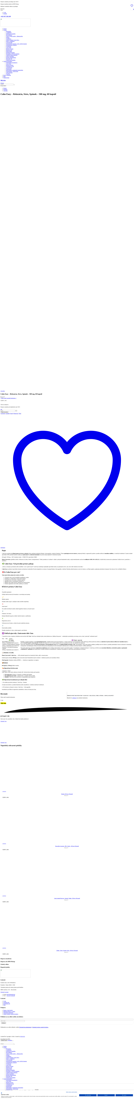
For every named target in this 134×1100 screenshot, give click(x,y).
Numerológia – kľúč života (12, 71)
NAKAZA (22, 1036)
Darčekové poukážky (11, 33)
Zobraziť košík (4, 1040)
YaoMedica (8, 38)
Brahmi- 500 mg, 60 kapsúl (67, 794)
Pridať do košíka (4, 412)
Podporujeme (6, 77)
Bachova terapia (9, 48)
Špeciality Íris (9, 58)
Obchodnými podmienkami (25, 1027)
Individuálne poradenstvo (11, 62)
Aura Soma (8, 47)
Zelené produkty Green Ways (12, 40)
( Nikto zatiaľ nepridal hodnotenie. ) (8, 398)
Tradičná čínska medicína (11, 55)
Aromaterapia (9, 67)
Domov (5, 28)
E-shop (4, 30)
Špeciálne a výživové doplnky (12, 53)
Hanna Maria (9, 51)
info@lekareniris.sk (10, 994)
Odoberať (4, 1023)
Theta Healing (9, 72)
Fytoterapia (8, 46)
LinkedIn (8, 413)
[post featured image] (36, 788)
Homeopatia (9, 68)
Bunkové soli (9, 50)
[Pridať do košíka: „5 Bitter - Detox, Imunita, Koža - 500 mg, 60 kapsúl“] (131, 2)
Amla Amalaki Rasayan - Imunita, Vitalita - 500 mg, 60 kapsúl (67, 898)
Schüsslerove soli (10, 66)
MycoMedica (9, 35)
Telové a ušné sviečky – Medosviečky (14, 36)
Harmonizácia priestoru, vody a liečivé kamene (16, 43)
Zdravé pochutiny (10, 56)
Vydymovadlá (9, 42)
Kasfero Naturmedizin (11, 57)
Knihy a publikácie (10, 41)
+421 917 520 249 (11, 995)
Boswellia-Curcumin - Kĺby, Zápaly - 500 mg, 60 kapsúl (67, 846)
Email (11, 413)
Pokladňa (10, 1040)
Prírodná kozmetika (10, 52)
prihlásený (74, 697)
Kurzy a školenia (7, 75)
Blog (4, 76)
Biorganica (8, 31)
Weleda (7, 37)
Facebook (3, 413)
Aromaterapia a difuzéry (11, 45)
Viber (20, 413)
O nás (4, 12)
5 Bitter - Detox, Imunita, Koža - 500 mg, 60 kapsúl (67, 950)
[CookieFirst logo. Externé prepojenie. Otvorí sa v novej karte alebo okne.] (1, 1093)
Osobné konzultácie (7, 61)
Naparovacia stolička (10, 60)
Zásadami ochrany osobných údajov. (40, 1027)
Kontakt (5, 13)
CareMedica (9, 32)
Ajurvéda (3, 391)
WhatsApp (15, 413)
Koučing (8, 74)
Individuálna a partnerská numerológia (14, 70)
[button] (2, 83)
